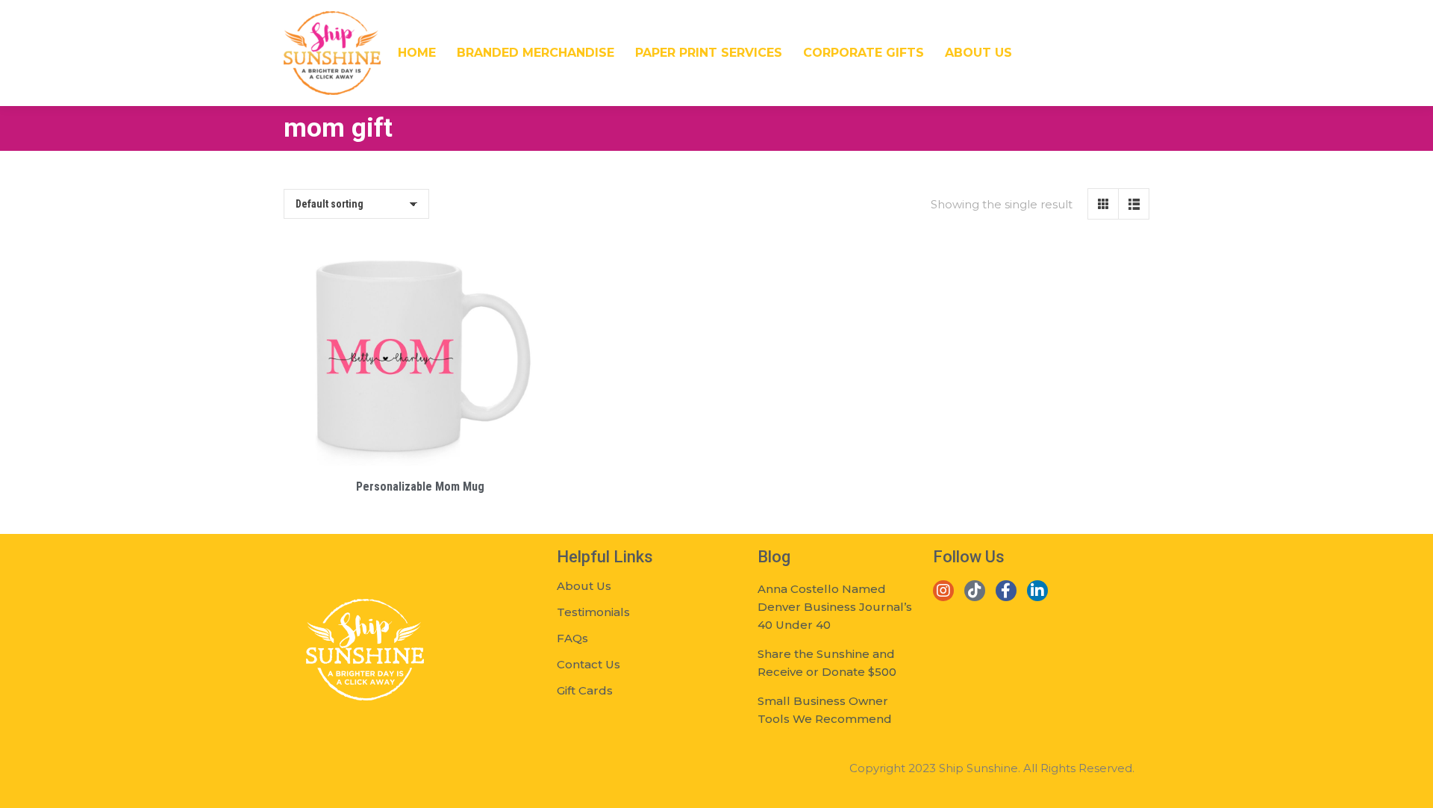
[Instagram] (943, 590)
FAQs (572, 638)
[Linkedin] (1037, 590)
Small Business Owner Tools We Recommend (825, 710)
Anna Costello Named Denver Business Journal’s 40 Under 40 (835, 607)
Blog (774, 556)
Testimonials (593, 612)
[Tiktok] (974, 590)
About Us (584, 586)
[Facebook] (1006, 590)
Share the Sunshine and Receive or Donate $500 (827, 663)
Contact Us (588, 664)
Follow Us (969, 556)
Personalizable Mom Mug (420, 486)
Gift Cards (585, 690)
